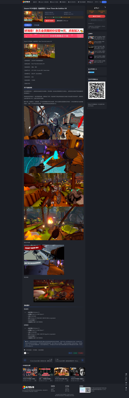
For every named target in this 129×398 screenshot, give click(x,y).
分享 (71, 353)
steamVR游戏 (40, 350)
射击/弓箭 (46, 377)
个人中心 (53, 388)
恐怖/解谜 (73, 377)
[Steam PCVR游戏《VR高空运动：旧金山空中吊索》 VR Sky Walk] (29, 372)
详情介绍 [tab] (28, 25)
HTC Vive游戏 (28, 350)
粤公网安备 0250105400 (69, 395)
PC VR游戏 (35, 350)
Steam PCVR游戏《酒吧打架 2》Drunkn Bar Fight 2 (99, 52)
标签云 (52, 389)
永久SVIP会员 (102, 11)
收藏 (76, 353)
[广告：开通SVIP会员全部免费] (54, 31)
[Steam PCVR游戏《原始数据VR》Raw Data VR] (91, 62)
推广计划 (67, 391)
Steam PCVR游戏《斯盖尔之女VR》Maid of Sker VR (77, 379)
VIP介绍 (67, 388)
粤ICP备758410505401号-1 (60, 395)
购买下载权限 (50, 20)
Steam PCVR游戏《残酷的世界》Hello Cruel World (99, 56)
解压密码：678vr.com (63, 20)
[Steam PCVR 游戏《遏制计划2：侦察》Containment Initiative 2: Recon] (91, 47)
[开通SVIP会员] (54, 36)
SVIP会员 (92, 11)
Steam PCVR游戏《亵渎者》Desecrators (99, 42)
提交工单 (67, 389)
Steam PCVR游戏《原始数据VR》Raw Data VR (99, 61)
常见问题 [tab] (37, 25)
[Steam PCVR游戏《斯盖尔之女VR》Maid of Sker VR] (77, 372)
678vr (27, 353)
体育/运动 (25, 377)
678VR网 (64, 394)
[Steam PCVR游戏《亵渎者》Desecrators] (91, 42)
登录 (105, 1)
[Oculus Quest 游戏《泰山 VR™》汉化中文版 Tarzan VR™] (61, 372)
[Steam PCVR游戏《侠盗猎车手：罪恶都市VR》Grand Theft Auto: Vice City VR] (91, 38)
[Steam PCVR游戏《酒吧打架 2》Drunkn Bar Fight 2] (91, 52)
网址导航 (53, 391)
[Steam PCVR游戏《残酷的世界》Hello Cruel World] (91, 57)
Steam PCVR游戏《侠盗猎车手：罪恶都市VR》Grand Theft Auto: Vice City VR (99, 38)
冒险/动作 (51, 12)
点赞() (81, 353)
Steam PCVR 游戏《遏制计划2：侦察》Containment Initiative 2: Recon (99, 47)
